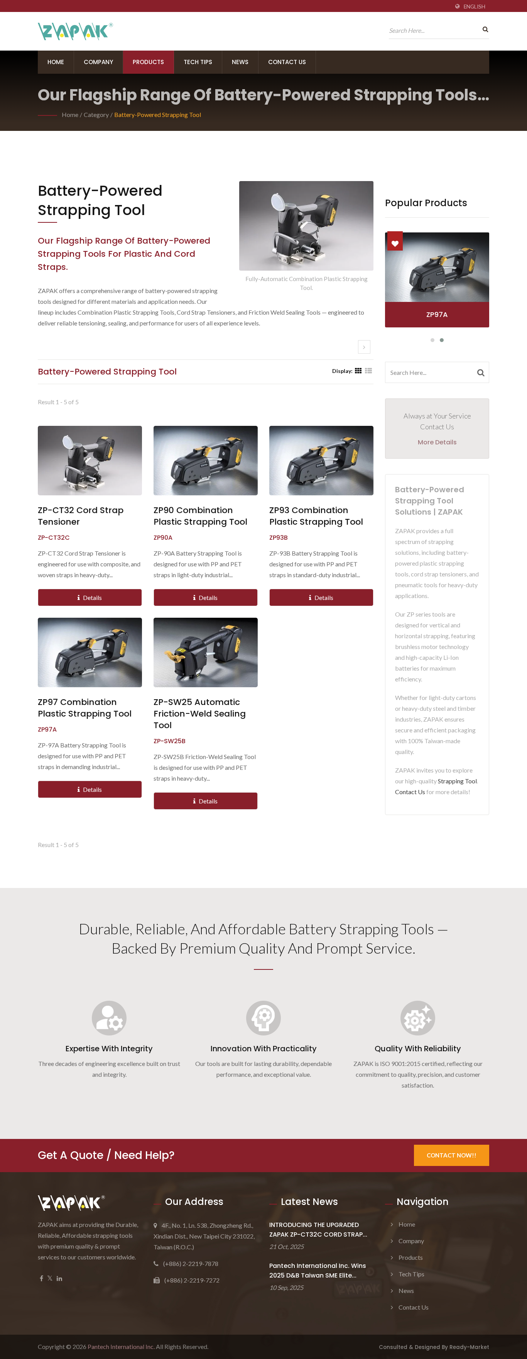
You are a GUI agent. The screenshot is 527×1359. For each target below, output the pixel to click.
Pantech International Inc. (121, 1346)
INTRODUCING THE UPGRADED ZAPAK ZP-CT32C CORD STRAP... (318, 1229)
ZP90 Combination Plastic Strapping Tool (200, 516)
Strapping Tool (457, 781)
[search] (483, 28)
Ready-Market (469, 1347)
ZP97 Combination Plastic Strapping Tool (85, 708)
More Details (437, 442)
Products (148, 62)
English (474, 6)
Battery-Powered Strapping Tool (157, 114)
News (240, 62)
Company (98, 62)
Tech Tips (198, 62)
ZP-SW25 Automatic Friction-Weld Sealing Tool (200, 713)
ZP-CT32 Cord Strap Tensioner (80, 516)
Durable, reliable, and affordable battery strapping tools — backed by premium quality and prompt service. (263, 938)
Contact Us (287, 62)
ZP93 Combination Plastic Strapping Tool (316, 516)
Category (96, 114)
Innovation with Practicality (264, 1048)
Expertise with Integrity (109, 1048)
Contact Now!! (451, 1155)
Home (55, 62)
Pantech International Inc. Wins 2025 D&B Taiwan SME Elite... (317, 1270)
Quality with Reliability (418, 1048)
